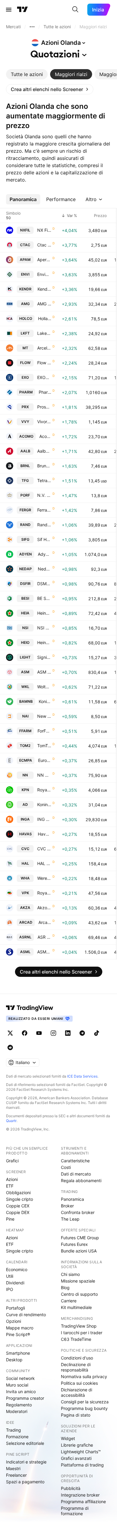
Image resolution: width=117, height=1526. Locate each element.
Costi (66, 1167)
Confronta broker (77, 1212)
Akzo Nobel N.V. (44, 907)
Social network (20, 1378)
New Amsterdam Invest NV (44, 716)
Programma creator (25, 1398)
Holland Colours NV (44, 318)
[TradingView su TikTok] (96, 1033)
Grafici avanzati (76, 1458)
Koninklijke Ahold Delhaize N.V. (44, 804)
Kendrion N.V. (44, 289)
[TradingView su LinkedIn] (68, 1033)
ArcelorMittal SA (44, 347)
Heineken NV (44, 613)
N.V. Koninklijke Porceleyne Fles (44, 495)
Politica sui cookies (79, 1383)
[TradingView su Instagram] (53, 1033)
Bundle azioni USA (79, 1250)
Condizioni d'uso (77, 1357)
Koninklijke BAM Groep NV (45, 701)
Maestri (13, 1468)
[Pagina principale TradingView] (22, 9)
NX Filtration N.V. (44, 230)
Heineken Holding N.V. (44, 642)
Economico (16, 1269)
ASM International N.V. (44, 671)
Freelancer (16, 1475)
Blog (65, 1287)
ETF (10, 1185)
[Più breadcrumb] (32, 26)
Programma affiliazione (83, 1501)
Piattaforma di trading (82, 1464)
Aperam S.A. (44, 259)
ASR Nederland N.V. (44, 937)
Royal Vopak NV (44, 892)
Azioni (12, 1179)
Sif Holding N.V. (44, 539)
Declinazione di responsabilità (76, 1367)
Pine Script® (18, 1334)
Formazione (17, 1436)
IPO (9, 1289)
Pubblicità (70, 1488)
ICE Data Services (82, 1076)
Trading (13, 1430)
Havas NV (44, 833)
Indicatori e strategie (26, 1461)
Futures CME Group (80, 1237)
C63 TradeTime (76, 1339)
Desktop (14, 1359)
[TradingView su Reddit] (10, 1047)
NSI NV (44, 627)
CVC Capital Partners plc (44, 848)
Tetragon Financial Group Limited (44, 480)
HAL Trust (44, 863)
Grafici (12, 1160)
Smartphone (18, 1353)
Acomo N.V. (45, 436)
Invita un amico (21, 1391)
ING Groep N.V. (44, 819)
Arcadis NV (44, 922)
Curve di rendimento (26, 1314)
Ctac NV (44, 244)
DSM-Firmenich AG (44, 583)
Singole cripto (19, 1199)
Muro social (17, 1384)
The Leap (70, 1219)
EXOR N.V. (44, 377)
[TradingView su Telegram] (82, 1033)
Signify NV (44, 657)
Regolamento (19, 1404)
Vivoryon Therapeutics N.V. (44, 421)
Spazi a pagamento (25, 1481)
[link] (49, 89)
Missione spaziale (78, 1280)
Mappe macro (19, 1327)
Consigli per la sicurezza (85, 1401)
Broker (67, 1205)
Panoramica (72, 1199)
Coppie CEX (17, 1205)
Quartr (11, 1120)
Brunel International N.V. (44, 465)
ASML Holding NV (44, 951)
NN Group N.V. (44, 775)
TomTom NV (44, 745)
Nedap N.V (44, 568)
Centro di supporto (79, 1294)
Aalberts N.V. (44, 451)
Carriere (68, 1300)
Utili (9, 1276)
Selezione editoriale (25, 1443)
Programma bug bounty (84, 1408)
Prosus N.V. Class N (44, 406)
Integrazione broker (80, 1494)
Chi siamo (70, 1274)
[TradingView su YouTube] (39, 1033)
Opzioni (13, 1321)
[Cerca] (75, 10)
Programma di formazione (74, 1511)
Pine (10, 1219)
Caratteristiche (75, 1160)
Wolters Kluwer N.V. (44, 686)
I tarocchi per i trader (81, 1332)
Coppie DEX (17, 1212)
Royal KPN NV (44, 789)
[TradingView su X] (10, 1033)
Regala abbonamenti (81, 1180)
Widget (68, 1438)
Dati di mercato (76, 1173)
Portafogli (15, 1307)
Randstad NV (44, 524)
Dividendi (15, 1282)
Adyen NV (44, 554)
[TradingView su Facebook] (24, 1033)
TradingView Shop (79, 1326)
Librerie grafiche (77, 1445)
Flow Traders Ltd (44, 362)
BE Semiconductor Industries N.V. (44, 598)
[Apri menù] (9, 10)
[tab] (27, 74)
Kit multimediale (76, 1307)
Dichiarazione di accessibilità (76, 1392)
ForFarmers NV (44, 730)
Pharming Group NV (45, 392)
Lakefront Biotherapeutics (44, 333)
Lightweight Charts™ (81, 1451)
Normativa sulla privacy (84, 1376)
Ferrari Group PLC (44, 509)
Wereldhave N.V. (44, 878)
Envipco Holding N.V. (44, 274)
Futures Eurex (74, 1244)
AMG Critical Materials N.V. (44, 303)
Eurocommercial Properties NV (44, 760)
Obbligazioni (18, 1192)
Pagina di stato (75, 1414)
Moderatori (16, 1411)
